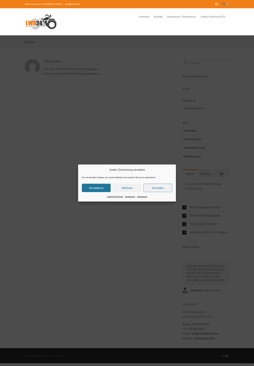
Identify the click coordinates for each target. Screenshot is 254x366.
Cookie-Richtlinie (115, 196)
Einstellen (158, 188)
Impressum (130, 196)
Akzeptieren (96, 188)
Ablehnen (127, 188)
